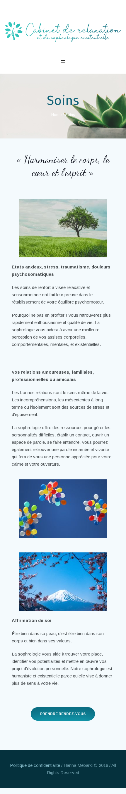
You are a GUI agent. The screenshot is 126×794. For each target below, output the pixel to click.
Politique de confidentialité (35, 765)
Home (56, 114)
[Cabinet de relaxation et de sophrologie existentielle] (63, 32)
